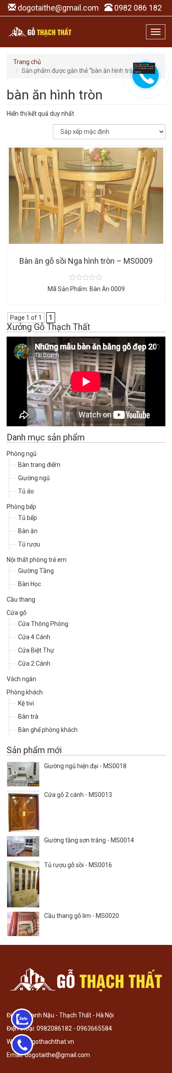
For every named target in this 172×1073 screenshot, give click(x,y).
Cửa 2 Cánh (34, 663)
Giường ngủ (34, 478)
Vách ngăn (21, 678)
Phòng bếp (21, 506)
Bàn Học (29, 584)
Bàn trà (28, 716)
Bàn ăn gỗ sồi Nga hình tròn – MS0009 (86, 260)
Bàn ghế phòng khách (48, 729)
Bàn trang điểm (39, 464)
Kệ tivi (26, 703)
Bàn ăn (27, 531)
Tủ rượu (29, 544)
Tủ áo (26, 491)
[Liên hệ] (144, 67)
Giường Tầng (36, 570)
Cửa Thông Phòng (43, 623)
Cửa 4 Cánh (34, 637)
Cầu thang (21, 599)
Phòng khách (25, 692)
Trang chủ (27, 61)
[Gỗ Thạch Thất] (39, 32)
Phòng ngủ (22, 453)
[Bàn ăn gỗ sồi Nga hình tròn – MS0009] (86, 277)
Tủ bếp (27, 517)
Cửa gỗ (16, 612)
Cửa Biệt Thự (36, 650)
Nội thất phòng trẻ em (37, 559)
